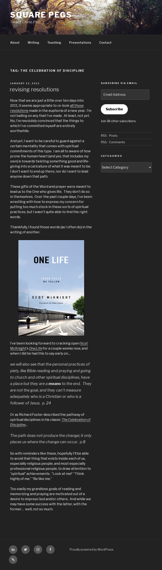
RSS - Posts (109, 135)
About (15, 42)
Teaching (54, 42)
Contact (105, 42)
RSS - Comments (113, 142)
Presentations (80, 42)
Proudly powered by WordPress (91, 549)
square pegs (41, 14)
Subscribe (114, 109)
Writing (33, 42)
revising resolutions (34, 89)
